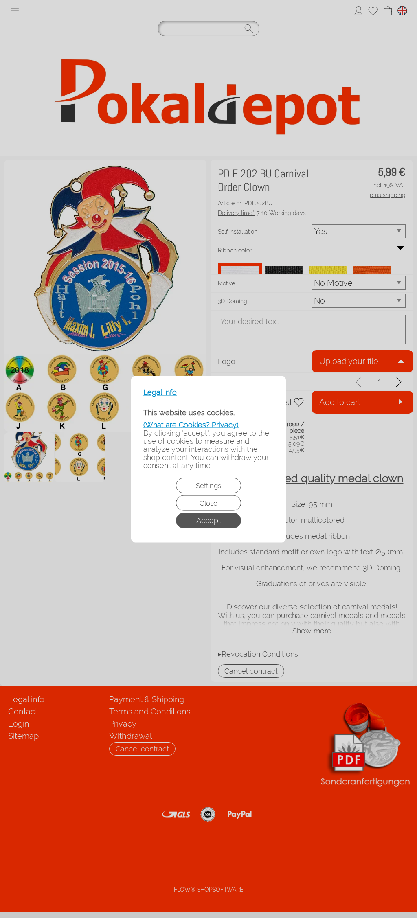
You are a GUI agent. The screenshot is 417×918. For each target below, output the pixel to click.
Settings (208, 485)
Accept (208, 520)
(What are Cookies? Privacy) (191, 424)
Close (208, 503)
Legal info (160, 392)
